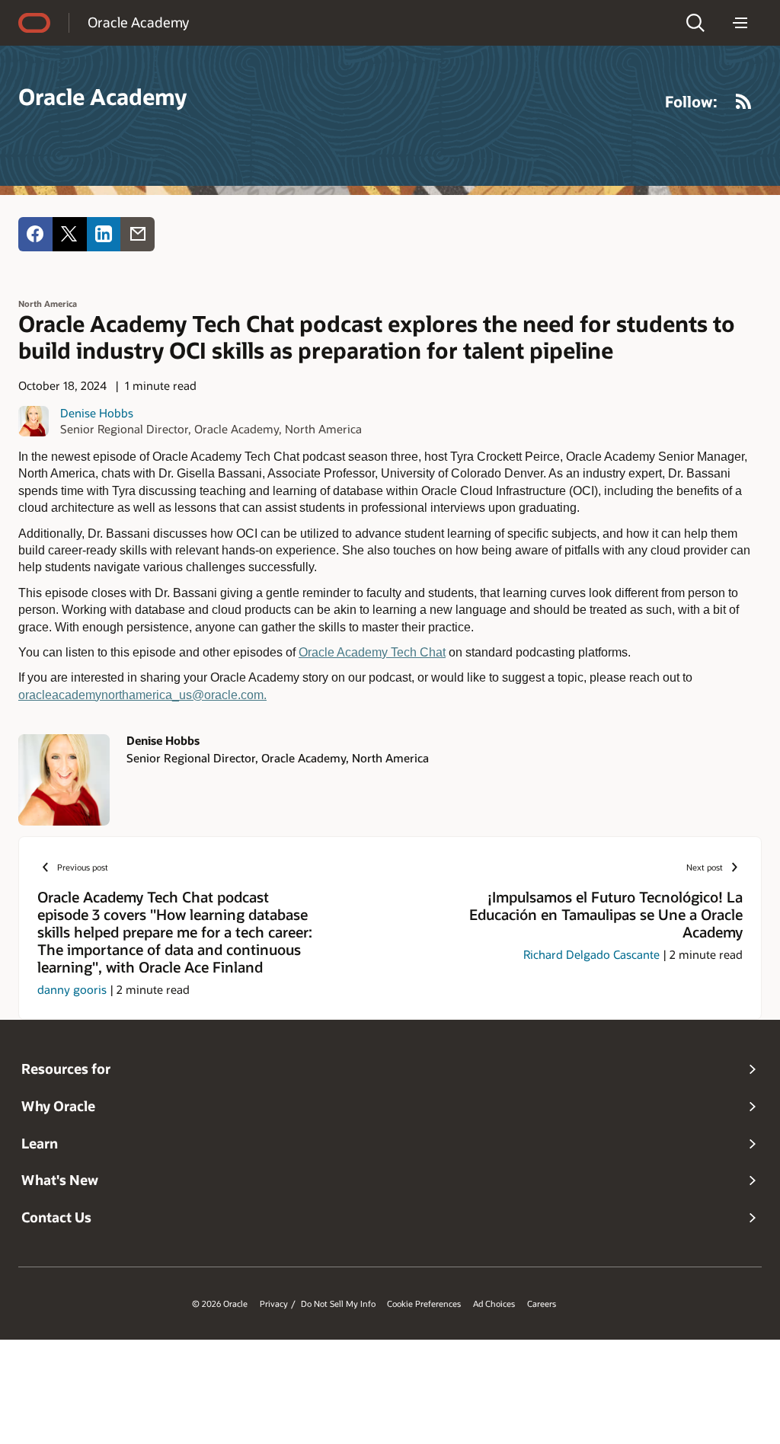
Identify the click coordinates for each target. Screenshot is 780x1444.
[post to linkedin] (104, 234)
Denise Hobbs (96, 412)
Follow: (691, 101)
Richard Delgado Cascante (591, 954)
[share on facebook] (35, 234)
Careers (541, 1304)
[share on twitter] (70, 234)
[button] (695, 23)
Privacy (274, 1304)
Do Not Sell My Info (338, 1304)
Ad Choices (494, 1304)
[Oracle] (34, 23)
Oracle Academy (138, 22)
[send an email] (137, 234)
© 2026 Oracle (220, 1304)
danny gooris (72, 989)
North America (47, 303)
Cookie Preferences (424, 1304)
